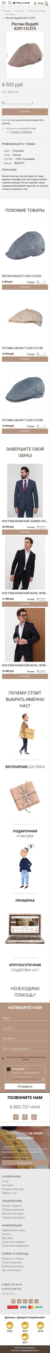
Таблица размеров (13, 1209)
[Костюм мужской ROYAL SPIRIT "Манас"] (25, 635)
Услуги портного (11, 1262)
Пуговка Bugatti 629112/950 (22, 420)
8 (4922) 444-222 (11, 1289)
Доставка (7, 1238)
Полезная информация (15, 1245)
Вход (40, 3)
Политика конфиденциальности (25, 1350)
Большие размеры (13, 1266)
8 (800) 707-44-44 (12, 1284)
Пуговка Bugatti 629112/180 (22, 348)
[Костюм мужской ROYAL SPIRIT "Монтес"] (25, 563)
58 (3, 102)
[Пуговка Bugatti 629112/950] (25, 390)
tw (25, 1301)
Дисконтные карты (13, 1213)
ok (19, 1301)
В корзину (25, 112)
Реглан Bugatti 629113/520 (21, 276)
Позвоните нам (21, 129)
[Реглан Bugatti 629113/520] (25, 245)
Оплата (6, 1234)
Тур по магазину (11, 1270)
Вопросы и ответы (13, 1258)
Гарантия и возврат (13, 1242)
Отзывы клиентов (12, 1189)
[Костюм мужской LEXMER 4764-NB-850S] (25, 491)
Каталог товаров (11, 1205)
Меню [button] (5, 3)
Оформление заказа (14, 1230)
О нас (5, 1181)
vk (13, 1301)
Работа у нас (9, 1193)
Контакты (7, 1185)
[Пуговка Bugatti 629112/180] (25, 318)
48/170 (40, 527)
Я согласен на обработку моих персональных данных (26, 1058)
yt (31, 1301)
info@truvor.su (8, 1294)
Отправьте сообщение (21, 132)
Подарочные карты (13, 1217)
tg (36, 1301)
